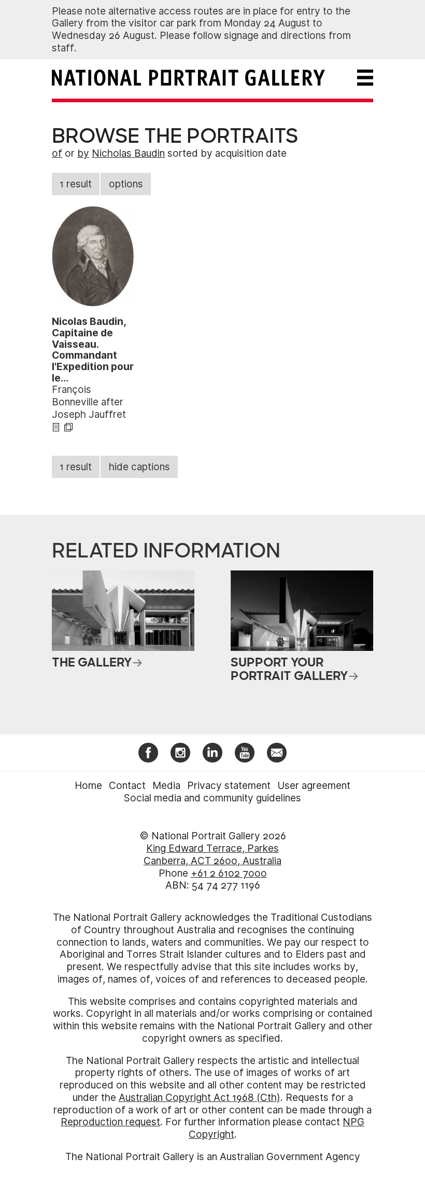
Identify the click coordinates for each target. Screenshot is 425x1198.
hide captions (139, 467)
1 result (76, 184)
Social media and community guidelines (212, 798)
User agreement (313, 786)
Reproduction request (110, 1122)
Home (88, 786)
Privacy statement (229, 786)
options (126, 184)
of (57, 153)
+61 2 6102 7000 (229, 873)
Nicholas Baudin (128, 153)
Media (166, 786)
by (83, 153)
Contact (127, 786)
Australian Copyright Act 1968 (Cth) (199, 1098)
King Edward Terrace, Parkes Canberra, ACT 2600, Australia (212, 854)
